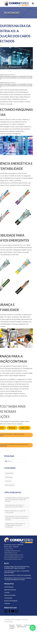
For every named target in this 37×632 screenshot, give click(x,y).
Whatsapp (12, 428)
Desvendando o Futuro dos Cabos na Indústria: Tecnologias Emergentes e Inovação (16, 517)
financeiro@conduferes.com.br (13, 559)
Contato (11, 628)
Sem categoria (9, 485)
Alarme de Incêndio (9, 595)
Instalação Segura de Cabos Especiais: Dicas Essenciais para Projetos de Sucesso (17, 499)
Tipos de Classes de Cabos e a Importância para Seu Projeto (14, 506)
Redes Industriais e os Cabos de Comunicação (15, 511)
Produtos (8, 481)
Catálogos (12, 626)
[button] (33, 628)
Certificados (27, 625)
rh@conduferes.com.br (10, 553)
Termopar (7, 603)
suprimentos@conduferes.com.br (13, 555)
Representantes (21, 626)
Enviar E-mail (24, 428)
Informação (8, 477)
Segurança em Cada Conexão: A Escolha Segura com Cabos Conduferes (15, 525)
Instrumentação (8, 587)
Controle (6, 592)
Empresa (11, 625)
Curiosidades (9, 473)
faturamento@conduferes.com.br (13, 557)
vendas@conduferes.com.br (12, 551)
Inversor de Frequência (10, 601)
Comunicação (8, 598)
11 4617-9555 (8, 549)
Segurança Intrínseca (10, 589)
